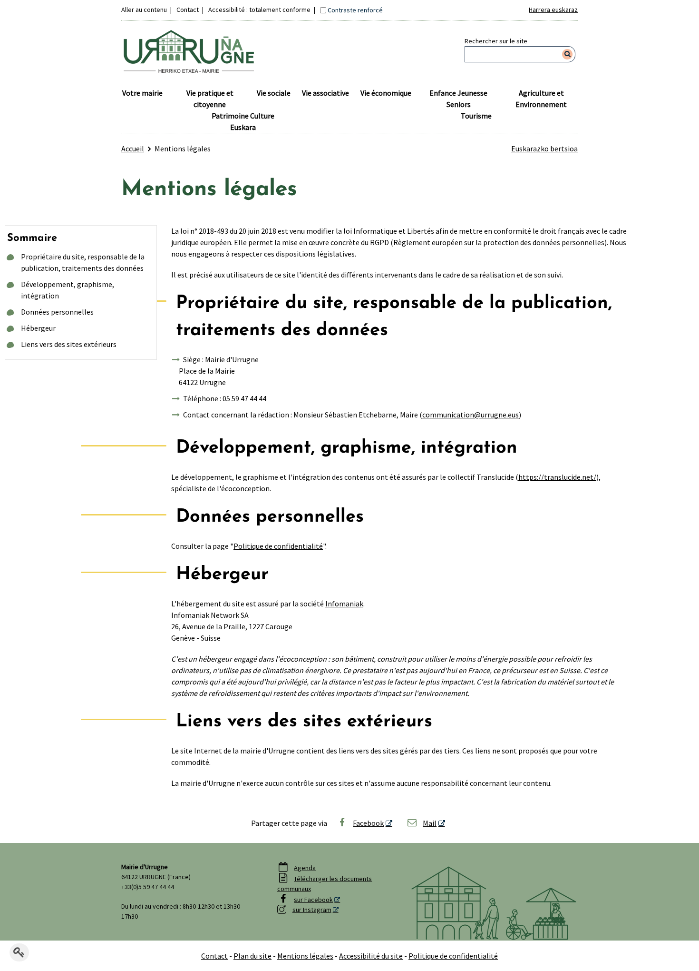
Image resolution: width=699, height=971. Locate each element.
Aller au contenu (144, 9)
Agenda (305, 867)
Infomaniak (344, 603)
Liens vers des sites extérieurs (68, 344)
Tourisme (476, 115)
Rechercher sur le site (496, 41)
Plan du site (252, 956)
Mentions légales (305, 956)
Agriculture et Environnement (541, 98)
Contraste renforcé (355, 10)
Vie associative (325, 93)
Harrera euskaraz (553, 9)
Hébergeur (38, 328)
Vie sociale (274, 93)
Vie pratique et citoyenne (209, 98)
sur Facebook (313, 899)
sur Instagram (311, 909)
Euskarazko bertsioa (544, 148)
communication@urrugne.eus (470, 414)
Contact (187, 9)
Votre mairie (142, 93)
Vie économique (385, 93)
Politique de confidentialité (278, 546)
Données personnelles (57, 312)
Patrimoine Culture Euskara (243, 121)
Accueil (132, 148)
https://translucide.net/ (557, 477)
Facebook (368, 823)
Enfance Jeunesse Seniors (458, 98)
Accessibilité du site (371, 956)
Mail (430, 823)
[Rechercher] (567, 54)
